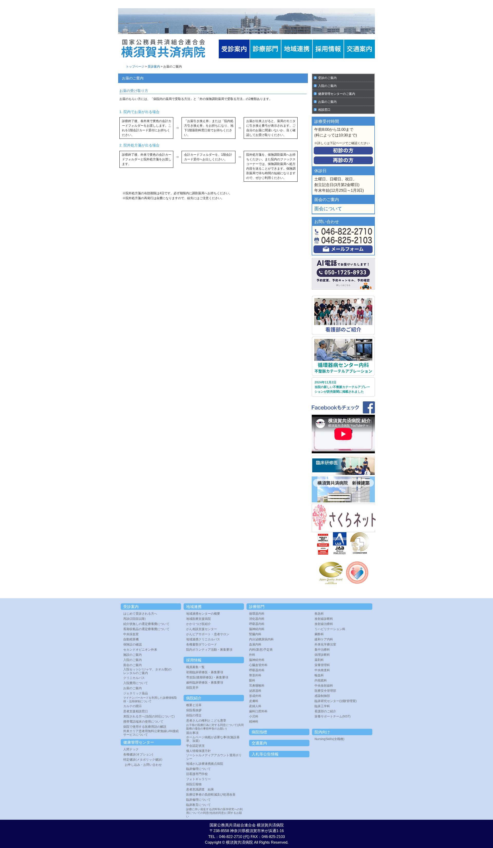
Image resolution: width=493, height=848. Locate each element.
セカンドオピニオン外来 (140, 649)
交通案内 (259, 743)
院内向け (322, 732)
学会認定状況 (195, 746)
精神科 (253, 721)
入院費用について (135, 683)
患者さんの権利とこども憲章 (206, 720)
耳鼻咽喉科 (256, 685)
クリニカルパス (134, 678)
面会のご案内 (132, 665)
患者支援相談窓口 (135, 711)
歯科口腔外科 (258, 711)
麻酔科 (319, 634)
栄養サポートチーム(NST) (332, 716)
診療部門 (256, 606)
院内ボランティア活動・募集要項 (209, 649)
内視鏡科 (321, 680)
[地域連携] (296, 49)
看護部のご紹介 (325, 711)
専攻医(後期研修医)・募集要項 (207, 677)
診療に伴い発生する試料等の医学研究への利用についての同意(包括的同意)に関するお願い (214, 813)
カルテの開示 (132, 706)
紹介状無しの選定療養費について (146, 624)
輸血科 (319, 675)
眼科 (252, 680)
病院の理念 (194, 715)
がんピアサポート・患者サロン (207, 634)
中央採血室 (131, 634)
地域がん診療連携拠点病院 (204, 764)
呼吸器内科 (256, 624)
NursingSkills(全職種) (329, 739)
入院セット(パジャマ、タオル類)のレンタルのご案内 (147, 671)
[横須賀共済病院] (163, 57)
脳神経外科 (256, 660)
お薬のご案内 (327, 102)
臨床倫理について (198, 769)
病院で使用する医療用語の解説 (144, 727)
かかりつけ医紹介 (198, 624)
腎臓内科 (255, 634)
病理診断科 (322, 655)
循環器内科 (256, 613)
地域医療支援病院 (198, 619)
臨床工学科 (322, 706)
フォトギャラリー (198, 779)
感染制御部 (322, 696)
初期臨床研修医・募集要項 (204, 672)
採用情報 (194, 660)
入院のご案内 (327, 86)
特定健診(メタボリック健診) (142, 759)
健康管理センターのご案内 (336, 94)
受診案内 (154, 66)
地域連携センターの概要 (203, 613)
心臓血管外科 (258, 665)
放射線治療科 (324, 624)
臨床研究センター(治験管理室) (336, 701)
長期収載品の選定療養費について (146, 629)
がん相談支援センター (201, 629)
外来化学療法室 (325, 644)
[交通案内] (359, 49)
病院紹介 (194, 698)
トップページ (135, 66)
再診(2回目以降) (134, 619)
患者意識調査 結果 (200, 789)
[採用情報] (328, 49)
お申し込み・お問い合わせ (143, 765)
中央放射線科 (324, 685)
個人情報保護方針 (198, 751)
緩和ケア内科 (324, 639)
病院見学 (192, 687)
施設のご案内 (132, 655)
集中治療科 (322, 649)
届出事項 (192, 733)
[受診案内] (234, 49)
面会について (328, 208)
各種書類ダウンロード (201, 644)
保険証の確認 (132, 644)
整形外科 (255, 675)
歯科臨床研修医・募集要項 (204, 682)
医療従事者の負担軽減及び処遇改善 (210, 794)
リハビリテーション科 (330, 629)
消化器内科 (256, 619)
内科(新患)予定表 (261, 649)
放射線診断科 (324, 619)
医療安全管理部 (325, 691)
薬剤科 (319, 660)
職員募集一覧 (195, 667)
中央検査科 (322, 670)
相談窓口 (324, 110)
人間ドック (131, 749)
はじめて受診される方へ (140, 613)
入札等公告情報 (265, 754)
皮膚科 (253, 701)
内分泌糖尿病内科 (261, 639)
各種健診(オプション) (138, 754)
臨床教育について (198, 805)
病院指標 (259, 732)
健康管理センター (138, 742)
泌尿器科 (255, 691)
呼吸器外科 (256, 670)
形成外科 (255, 696)
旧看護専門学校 (197, 774)
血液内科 (255, 644)
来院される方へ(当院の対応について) (149, 716)
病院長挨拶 (194, 710)
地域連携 (194, 606)
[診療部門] (265, 49)
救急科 (319, 613)
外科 (252, 655)
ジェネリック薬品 (135, 693)
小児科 (253, 716)
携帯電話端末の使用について (143, 721)
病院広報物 (194, 784)
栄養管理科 (322, 665)
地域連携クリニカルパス (203, 639)
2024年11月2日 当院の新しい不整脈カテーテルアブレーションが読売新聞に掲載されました (342, 387)
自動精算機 (131, 639)
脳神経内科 (256, 629)
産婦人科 (255, 706)
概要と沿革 (194, 705)
